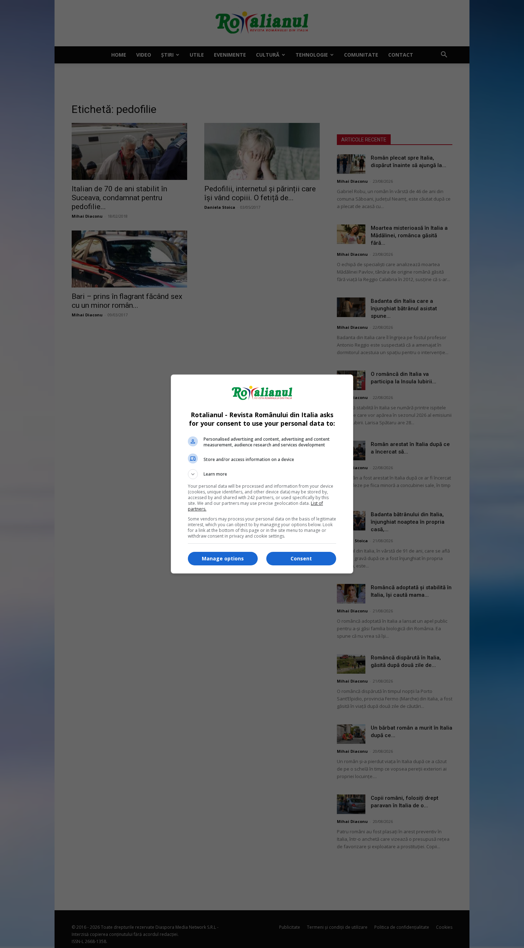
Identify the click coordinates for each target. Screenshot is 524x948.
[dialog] (262, 474)
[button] (262, 474)
